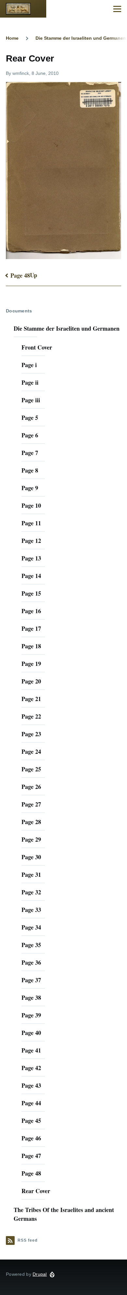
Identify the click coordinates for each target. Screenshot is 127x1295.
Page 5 (29, 417)
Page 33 (31, 909)
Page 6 (29, 435)
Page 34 (31, 927)
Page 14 (31, 576)
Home (12, 38)
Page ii (29, 382)
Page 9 (29, 488)
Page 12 (31, 540)
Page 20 (31, 681)
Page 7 (29, 452)
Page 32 (31, 892)
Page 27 (31, 804)
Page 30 (31, 857)
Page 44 (31, 1103)
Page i (29, 365)
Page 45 (31, 1120)
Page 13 (31, 558)
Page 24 (31, 751)
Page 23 (31, 734)
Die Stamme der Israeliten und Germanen (67, 328)
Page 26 (31, 786)
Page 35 (31, 945)
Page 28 (31, 822)
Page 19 (31, 663)
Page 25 (31, 769)
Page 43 (31, 1085)
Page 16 (31, 611)
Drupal (40, 1274)
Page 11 (31, 523)
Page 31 (31, 874)
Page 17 (31, 628)
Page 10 (31, 505)
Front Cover (36, 347)
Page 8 (29, 470)
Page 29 (31, 839)
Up (33, 275)
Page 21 (31, 699)
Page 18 (31, 646)
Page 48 (20, 275)
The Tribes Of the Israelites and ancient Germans (64, 1214)
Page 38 (31, 997)
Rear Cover (35, 1191)
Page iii (30, 400)
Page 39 (31, 1015)
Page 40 (31, 1032)
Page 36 (31, 962)
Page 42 (31, 1068)
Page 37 (31, 980)
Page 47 (31, 1155)
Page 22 (31, 716)
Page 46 (31, 1138)
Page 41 (31, 1050)
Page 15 (31, 593)
